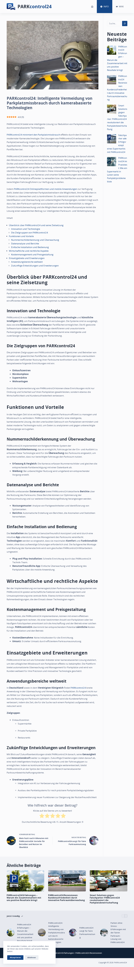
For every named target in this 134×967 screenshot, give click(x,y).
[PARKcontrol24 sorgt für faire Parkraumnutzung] (73, 932)
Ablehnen (31, 957)
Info (106, 6)
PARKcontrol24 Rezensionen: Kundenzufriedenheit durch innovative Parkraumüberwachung (66, 898)
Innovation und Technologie (25, 228)
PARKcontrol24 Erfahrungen (60, 953)
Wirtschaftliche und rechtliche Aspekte (29, 250)
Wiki (121, 6)
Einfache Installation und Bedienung (30, 247)
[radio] (41, 816)
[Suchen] (124, 23)
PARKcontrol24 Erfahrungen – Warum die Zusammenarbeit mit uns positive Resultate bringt (24, 898)
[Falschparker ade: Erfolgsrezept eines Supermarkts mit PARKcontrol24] (111, 138)
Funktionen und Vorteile (21, 236)
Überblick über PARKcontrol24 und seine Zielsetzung (36, 225)
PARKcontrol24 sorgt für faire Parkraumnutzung (87, 932)
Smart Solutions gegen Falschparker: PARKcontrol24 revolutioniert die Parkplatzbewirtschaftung (105, 899)
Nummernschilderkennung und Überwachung (35, 239)
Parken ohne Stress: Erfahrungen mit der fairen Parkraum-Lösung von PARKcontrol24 (118, 933)
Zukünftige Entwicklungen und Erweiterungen (35, 265)
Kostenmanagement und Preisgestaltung (32, 254)
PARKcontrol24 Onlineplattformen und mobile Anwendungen (45, 188)
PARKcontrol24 (78, 687)
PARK (35, 6)
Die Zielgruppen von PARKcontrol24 (29, 232)
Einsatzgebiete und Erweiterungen (26, 258)
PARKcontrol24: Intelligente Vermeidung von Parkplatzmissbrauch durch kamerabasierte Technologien (56, 933)
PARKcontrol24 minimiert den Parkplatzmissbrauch (33, 134)
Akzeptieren (15, 957)
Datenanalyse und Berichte (25, 243)
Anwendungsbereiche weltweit (27, 261)
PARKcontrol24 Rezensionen (89, 953)
